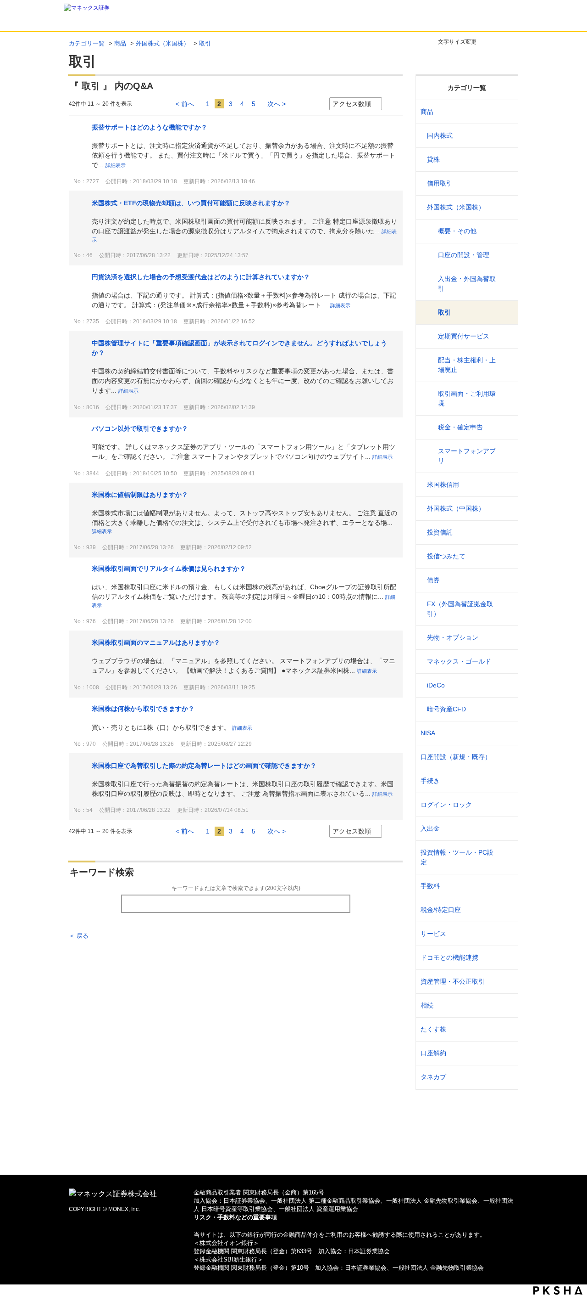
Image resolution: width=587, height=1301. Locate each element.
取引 (444, 312)
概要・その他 (457, 231)
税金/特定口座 (441, 909)
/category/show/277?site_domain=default (505, 637)
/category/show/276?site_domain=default (505, 608)
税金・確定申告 (460, 427)
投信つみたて (446, 556)
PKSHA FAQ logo (557, 1290)
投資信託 (440, 532)
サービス (433, 933)
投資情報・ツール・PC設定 (457, 857)
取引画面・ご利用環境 (467, 398)
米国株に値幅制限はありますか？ (140, 494)
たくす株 (433, 1029)
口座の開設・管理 (463, 255)
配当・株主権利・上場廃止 (467, 364)
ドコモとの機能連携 (449, 957)
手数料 (430, 886)
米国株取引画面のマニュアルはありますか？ (156, 642)
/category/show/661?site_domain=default (505, 957)
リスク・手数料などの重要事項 (235, 1217)
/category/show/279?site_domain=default (505, 661)
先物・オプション (452, 637)
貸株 (433, 159)
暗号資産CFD (446, 709)
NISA (428, 733)
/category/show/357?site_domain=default (505, 857)
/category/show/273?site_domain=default (505, 532)
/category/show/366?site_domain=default (505, 981)
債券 (433, 580)
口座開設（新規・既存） (456, 756)
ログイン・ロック (446, 804)
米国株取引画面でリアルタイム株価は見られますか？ (169, 568)
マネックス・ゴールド (459, 661)
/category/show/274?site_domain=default (505, 556)
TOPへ (294, 1153)
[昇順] (391, 104)
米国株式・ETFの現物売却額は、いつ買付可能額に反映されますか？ (191, 203)
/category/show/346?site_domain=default (505, 733)
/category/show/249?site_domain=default (505, 828)
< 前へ (185, 103)
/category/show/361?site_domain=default (505, 805)
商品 (120, 43)
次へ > (276, 103)
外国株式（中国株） (456, 508)
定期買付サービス (463, 336)
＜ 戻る (79, 935)
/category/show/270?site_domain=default (505, 183)
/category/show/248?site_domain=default (505, 1005)
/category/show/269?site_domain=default (505, 159)
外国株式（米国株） (162, 43)
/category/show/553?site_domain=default (505, 484)
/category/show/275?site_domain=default (505, 580)
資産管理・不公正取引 (453, 981)
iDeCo (436, 685)
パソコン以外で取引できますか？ (140, 428)
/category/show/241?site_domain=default (505, 757)
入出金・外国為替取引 (467, 283)
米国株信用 (443, 484)
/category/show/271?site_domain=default (505, 207)
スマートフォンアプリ (467, 455)
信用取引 (440, 183)
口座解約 (433, 1053)
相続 (427, 1005)
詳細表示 (115, 165)
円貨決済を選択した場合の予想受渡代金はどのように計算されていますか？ (201, 277)
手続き (430, 780)
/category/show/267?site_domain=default (505, 112)
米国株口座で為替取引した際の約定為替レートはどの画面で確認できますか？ (204, 765)
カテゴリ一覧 (87, 43)
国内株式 (440, 135)
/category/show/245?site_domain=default (505, 781)
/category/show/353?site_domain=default (505, 934)
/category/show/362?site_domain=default (505, 886)
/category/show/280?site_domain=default (505, 685)
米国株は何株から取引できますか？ (143, 708)
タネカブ (433, 1077)
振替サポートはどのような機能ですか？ (149, 127)
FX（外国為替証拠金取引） (460, 608)
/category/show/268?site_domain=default (505, 135)
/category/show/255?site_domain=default (505, 910)
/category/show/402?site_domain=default (505, 709)
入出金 (430, 828)
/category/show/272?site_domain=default (505, 508)
